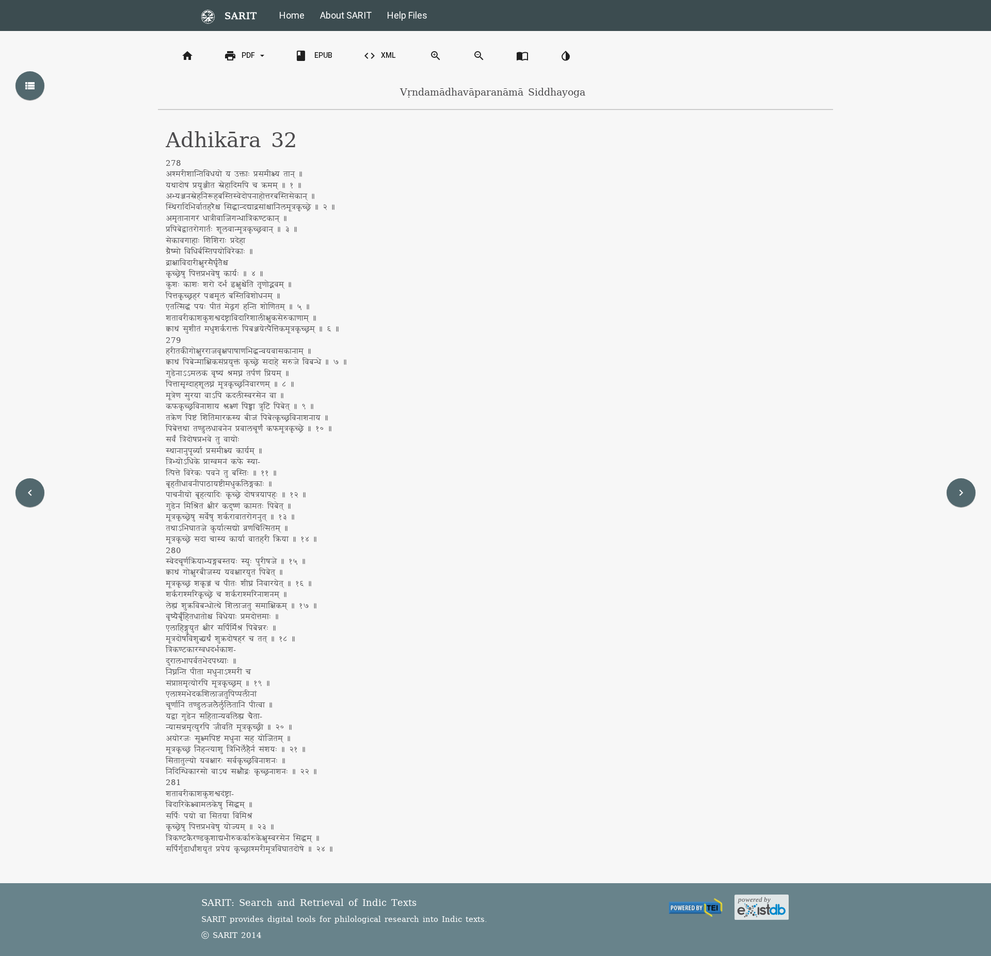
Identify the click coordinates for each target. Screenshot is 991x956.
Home (292, 15)
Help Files (407, 15)
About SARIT (346, 15)
